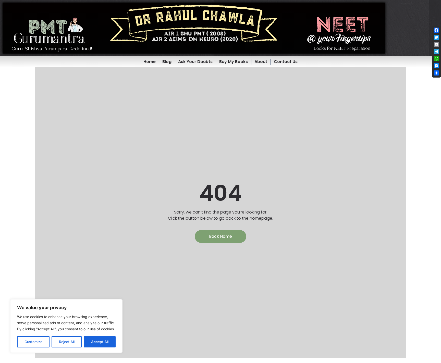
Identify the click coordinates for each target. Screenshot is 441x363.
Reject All (67, 342)
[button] (194, 28)
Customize (33, 342)
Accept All (99, 342)
